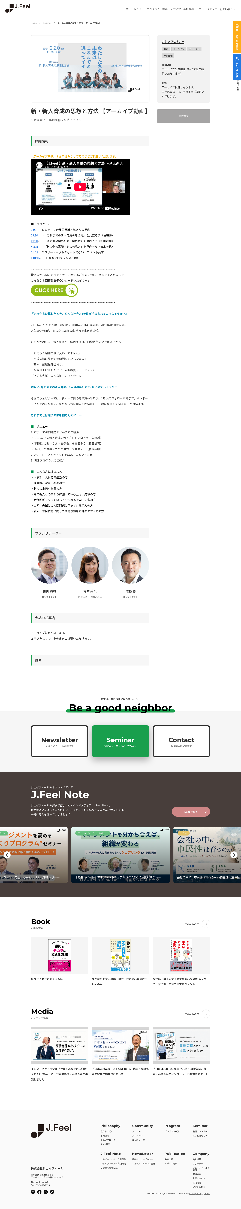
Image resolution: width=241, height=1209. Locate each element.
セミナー (139, 9)
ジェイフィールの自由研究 (113, 1163)
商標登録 (197, 1173)
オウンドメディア (206, 9)
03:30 (34, 235)
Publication (175, 1153)
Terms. (207, 1193)
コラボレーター (139, 1139)
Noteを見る (191, 811)
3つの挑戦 (105, 1144)
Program (172, 1126)
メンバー (136, 1131)
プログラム (153, 9)
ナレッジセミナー (173, 41)
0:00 (33, 229)
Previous (7, 854)
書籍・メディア (171, 9)
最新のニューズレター (142, 1159)
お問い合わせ (228, 9)
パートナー (137, 1135)
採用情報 (197, 1182)
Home (34, 23)
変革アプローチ (108, 1139)
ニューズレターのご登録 (143, 1163)
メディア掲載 (171, 1163)
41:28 (34, 246)
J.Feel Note (111, 1153)
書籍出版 (169, 1159)
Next (233, 854)
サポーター (198, 1163)
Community (142, 1126)
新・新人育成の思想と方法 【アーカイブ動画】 (80, 23)
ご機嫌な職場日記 (109, 1167)
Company (201, 1153)
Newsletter (59, 741)
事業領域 (105, 1135)
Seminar (47, 23)
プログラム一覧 (172, 1131)
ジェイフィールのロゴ (201, 1168)
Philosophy (110, 1126)
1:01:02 (35, 258)
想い (128, 9)
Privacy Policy (195, 1193)
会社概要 (188, 9)
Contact (181, 741)
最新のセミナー (200, 1131)
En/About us (198, 1186)
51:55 (34, 252)
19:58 (34, 241)
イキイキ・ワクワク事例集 (113, 1159)
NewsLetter (142, 1153)
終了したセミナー (201, 1135)
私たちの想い (107, 1131)
